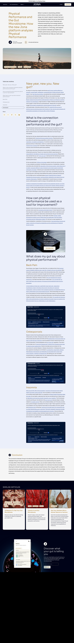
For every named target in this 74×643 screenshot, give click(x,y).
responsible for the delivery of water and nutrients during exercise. (42, 154)
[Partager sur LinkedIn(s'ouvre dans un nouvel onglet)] (19, 114)
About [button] (22, 4)
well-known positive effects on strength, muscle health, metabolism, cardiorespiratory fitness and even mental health (45, 92)
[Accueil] (37, 4)
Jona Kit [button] (5, 4)
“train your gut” (42, 155)
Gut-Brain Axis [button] (16, 502)
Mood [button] (6, 506)
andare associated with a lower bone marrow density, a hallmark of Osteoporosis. (45, 351)
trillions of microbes (41, 162)
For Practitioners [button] (14, 4)
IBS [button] (6, 504)
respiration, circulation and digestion (35, 142)
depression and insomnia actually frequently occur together (41, 398)
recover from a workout (31, 145)
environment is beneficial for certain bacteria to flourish (43, 105)
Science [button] (41, 506)
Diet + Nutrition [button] (8, 502)
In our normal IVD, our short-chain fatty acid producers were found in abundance (44, 281)
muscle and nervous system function (44, 138)
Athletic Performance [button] (10, 67)
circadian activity (35, 401)
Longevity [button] (11, 504)
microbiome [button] (27, 67)
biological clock (32, 407)
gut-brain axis (50, 342)
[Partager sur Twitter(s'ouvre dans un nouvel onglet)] (15, 114)
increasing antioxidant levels (45, 210)
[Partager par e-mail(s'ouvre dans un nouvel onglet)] (4, 114)
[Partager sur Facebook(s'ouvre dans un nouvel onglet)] (11, 114)
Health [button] (20, 67)
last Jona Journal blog (38, 94)
